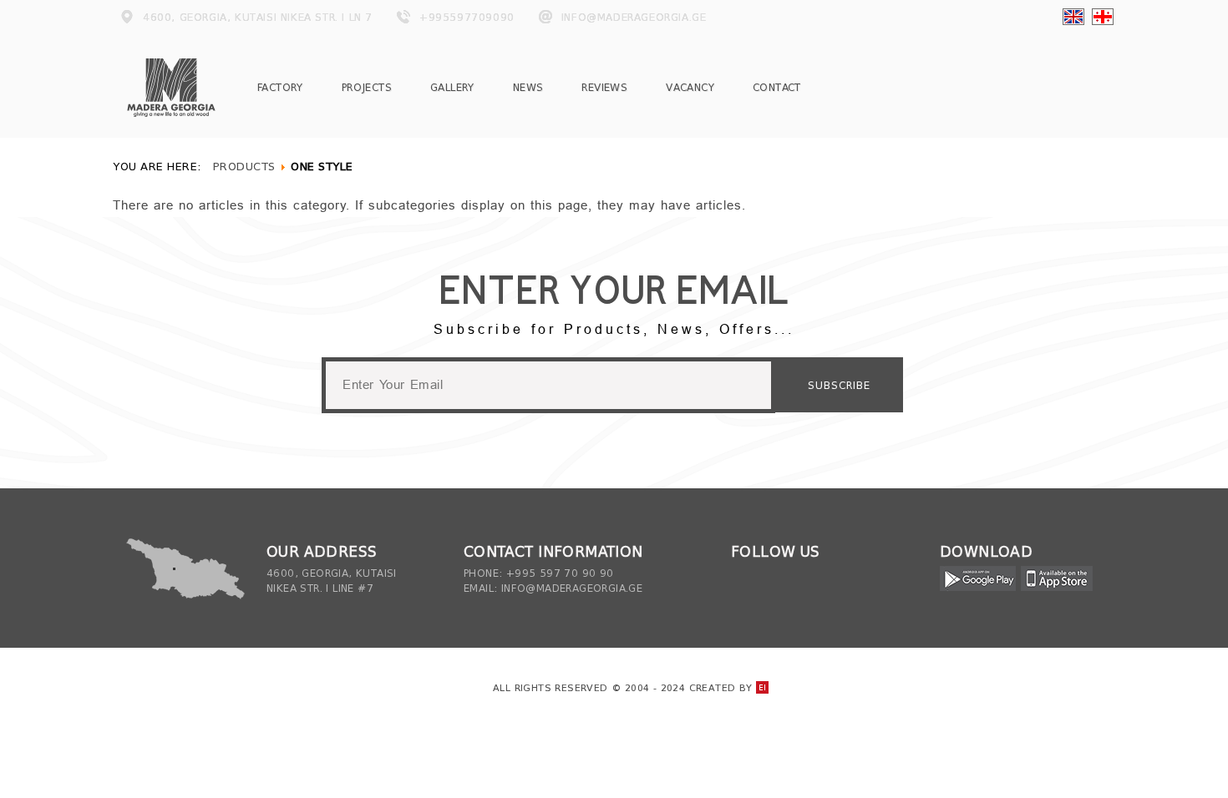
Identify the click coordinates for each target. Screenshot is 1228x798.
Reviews (604, 87)
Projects (367, 87)
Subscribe (839, 385)
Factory (280, 87)
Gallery (452, 87)
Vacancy (690, 87)
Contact (777, 87)
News (528, 87)
